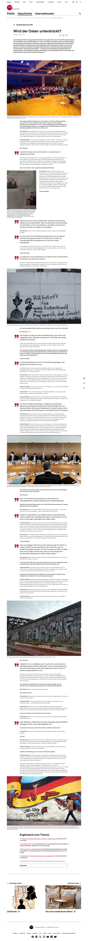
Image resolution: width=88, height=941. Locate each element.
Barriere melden (56, 933)
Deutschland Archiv (22, 17)
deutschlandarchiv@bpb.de (58, 861)
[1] (39, 121)
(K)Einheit (12, 911)
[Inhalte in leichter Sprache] (73, 2)
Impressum (15, 933)
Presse (49, 933)
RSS (40, 933)
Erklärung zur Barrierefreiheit (68, 933)
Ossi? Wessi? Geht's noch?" (28, 844)
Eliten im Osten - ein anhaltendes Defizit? (31, 849)
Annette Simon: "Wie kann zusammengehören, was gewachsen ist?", (38, 856)
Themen (8, 17)
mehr (67, 2)
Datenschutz (22, 933)
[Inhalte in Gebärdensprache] (77, 2)
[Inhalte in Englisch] (80, 2)
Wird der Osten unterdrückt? (57, 17)
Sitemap (29, 933)
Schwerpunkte (30, 17)
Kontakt (45, 933)
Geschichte (14, 17)
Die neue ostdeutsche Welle (59, 911)
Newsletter (35, 933)
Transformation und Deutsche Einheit (42, 17)
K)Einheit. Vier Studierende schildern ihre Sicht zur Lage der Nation (38, 838)
